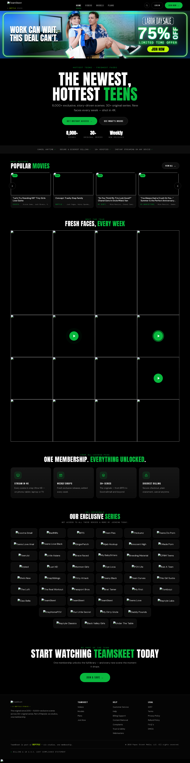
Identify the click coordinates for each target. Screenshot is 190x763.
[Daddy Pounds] (137, 612)
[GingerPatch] (81, 544)
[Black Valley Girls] (95, 623)
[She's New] (24, 578)
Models (100, 5)
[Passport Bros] (81, 589)
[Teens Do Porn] (166, 533)
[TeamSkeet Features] (81, 601)
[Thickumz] (137, 533)
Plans (111, 5)
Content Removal (120, 720)
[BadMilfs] (52, 533)
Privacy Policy (154, 716)
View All (170, 165)
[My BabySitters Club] (109, 555)
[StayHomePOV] (52, 612)
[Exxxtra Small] (24, 533)
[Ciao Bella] (24, 601)
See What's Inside (113, 121)
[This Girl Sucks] (166, 578)
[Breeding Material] (137, 555)
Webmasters (118, 733)
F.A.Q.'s (151, 724)
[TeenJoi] (24, 555)
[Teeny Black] (109, 578)
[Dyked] (24, 567)
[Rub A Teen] (166, 567)
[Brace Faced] (81, 555)
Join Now (173, 5)
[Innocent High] (137, 544)
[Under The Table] (123, 623)
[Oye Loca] (109, 567)
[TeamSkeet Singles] (52, 601)
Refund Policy (154, 720)
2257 (150, 707)
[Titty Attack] (81, 578)
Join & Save (95, 677)
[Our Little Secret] (81, 612)
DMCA (150, 729)
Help (115, 711)
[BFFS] (81, 533)
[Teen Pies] (109, 533)
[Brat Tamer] (109, 589)
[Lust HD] (52, 567)
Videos (88, 5)
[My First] (137, 589)
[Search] (147, 5)
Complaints (118, 724)
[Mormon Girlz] (81, 567)
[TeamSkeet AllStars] (109, 601)
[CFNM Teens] (166, 555)
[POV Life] (137, 567)
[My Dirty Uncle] (109, 612)
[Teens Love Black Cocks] (52, 544)
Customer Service (121, 707)
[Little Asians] (52, 555)
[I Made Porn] (166, 544)
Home (78, 5)
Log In (157, 5)
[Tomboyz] (166, 589)
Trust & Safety (119, 729)
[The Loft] (24, 589)
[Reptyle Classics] (66, 623)
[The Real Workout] (52, 589)
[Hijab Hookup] (109, 544)
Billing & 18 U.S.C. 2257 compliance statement (39, 752)
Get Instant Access (79, 121)
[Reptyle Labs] (166, 601)
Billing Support (119, 716)
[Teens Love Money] (137, 601)
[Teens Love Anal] (24, 544)
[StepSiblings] (52, 578)
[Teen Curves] (137, 578)
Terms (150, 711)
